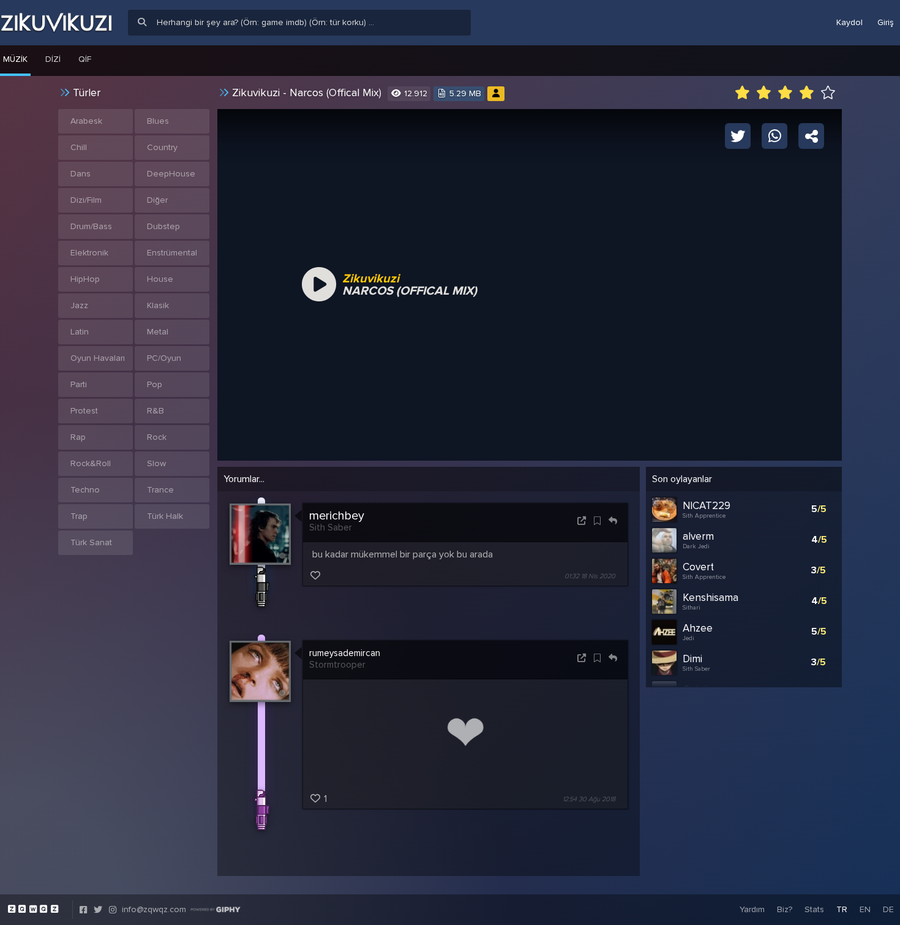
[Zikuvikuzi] (56, 22)
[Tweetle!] (737, 135)
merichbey (336, 516)
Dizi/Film (86, 200)
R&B (155, 411)
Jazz (79, 305)
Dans (80, 173)
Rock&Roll (90, 463)
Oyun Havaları (97, 358)
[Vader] (495, 93)
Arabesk (86, 121)
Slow (156, 463)
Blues (158, 121)
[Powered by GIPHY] (215, 909)
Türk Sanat (91, 542)
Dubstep (163, 226)
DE (888, 909)
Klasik (158, 305)
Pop (154, 384)
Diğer (157, 200)
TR (841, 909)
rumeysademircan (344, 653)
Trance (160, 490)
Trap (79, 516)
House (160, 279)
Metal (157, 332)
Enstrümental (172, 252)
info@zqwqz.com (154, 909)
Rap (78, 437)
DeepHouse (171, 173)
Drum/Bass (91, 226)
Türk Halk (165, 516)
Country (162, 147)
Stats (814, 909)
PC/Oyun (164, 358)
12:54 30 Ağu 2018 (589, 799)
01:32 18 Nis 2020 (589, 576)
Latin (79, 332)
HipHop (85, 279)
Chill (78, 147)
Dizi (53, 59)
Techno (85, 490)
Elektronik (89, 252)
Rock (157, 437)
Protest (84, 411)
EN (865, 909)
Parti (78, 384)
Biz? (784, 909)
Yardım (752, 909)
